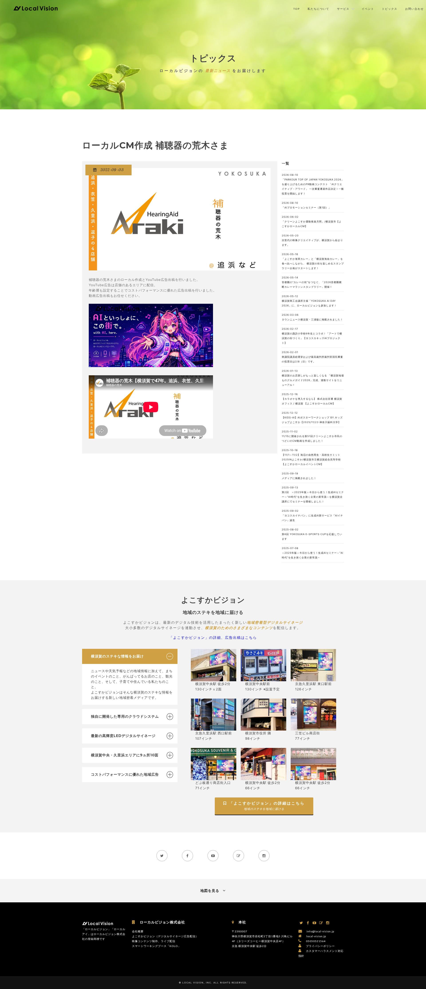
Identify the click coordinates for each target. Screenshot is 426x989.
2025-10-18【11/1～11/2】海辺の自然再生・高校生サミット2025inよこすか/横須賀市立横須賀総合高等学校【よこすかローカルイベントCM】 (311, 457)
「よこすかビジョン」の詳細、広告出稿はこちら (213, 637)
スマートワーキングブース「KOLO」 (156, 946)
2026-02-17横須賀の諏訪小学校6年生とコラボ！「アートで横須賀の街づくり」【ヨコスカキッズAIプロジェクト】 (312, 335)
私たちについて (318, 8)
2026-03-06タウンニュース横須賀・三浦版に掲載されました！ (312, 317)
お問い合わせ (414, 8)
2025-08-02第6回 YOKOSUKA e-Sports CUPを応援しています (312, 534)
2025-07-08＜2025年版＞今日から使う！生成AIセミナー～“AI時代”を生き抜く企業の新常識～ (312, 553)
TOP (296, 8)
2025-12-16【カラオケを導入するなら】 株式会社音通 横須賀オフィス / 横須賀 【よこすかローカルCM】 (312, 399)
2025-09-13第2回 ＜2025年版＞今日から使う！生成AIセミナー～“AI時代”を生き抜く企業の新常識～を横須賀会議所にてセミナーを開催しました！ (313, 494)
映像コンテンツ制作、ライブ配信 (153, 941)
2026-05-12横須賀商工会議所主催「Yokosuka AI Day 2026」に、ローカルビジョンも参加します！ (309, 301)
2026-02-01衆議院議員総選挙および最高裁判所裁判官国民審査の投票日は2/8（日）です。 (312, 357)
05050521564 (315, 941)
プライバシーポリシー (320, 946)
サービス (343, 8)
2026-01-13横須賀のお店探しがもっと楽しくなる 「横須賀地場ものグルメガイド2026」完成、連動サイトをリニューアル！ (313, 377)
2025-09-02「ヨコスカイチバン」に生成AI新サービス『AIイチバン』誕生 (312, 515)
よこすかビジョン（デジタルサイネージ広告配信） (165, 936)
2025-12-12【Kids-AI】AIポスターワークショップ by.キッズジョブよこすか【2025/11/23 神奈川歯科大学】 (312, 417)
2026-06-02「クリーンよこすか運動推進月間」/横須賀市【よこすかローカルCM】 (311, 221)
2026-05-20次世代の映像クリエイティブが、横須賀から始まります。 (312, 240)
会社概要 (138, 931)
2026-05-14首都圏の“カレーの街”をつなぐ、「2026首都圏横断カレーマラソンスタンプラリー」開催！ (312, 282)
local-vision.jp (316, 936)
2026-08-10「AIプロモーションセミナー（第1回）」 (306, 205)
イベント (368, 8)
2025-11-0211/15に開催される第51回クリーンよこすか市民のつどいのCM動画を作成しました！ (312, 436)
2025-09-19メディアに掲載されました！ (299, 476)
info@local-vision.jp (320, 931)
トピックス (389, 8)
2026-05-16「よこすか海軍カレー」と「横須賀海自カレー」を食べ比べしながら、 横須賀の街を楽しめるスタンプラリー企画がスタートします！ (313, 261)
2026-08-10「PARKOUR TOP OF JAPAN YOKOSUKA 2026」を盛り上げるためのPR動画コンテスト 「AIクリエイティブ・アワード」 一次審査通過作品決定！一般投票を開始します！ (313, 184)
